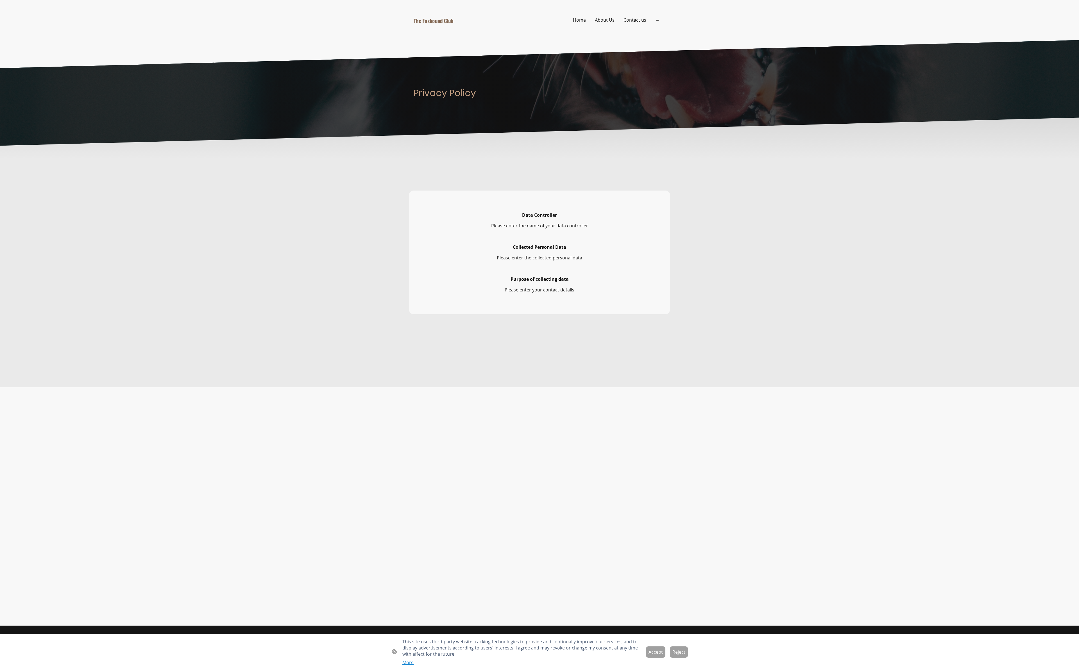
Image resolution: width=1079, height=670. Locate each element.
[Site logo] (452, 32)
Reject (678, 652)
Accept (656, 652)
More (408, 662)
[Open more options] (657, 20)
